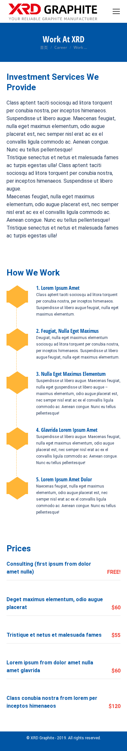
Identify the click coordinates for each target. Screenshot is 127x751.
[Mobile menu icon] (116, 11)
